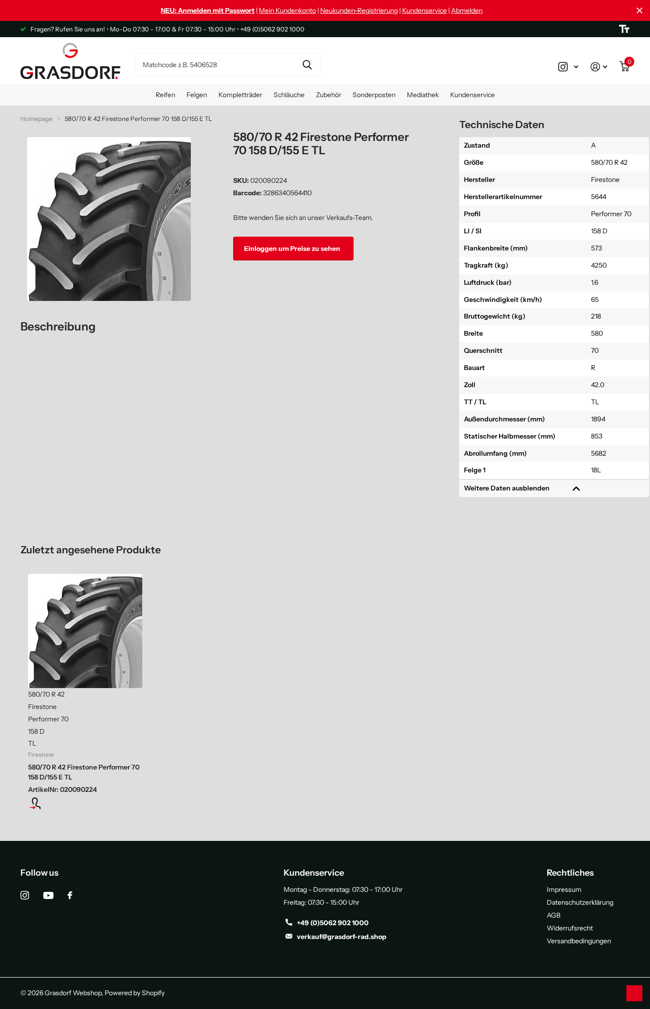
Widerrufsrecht (570, 928)
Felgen (197, 94)
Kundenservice (424, 10)
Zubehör (328, 94)
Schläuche (289, 94)
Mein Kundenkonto (287, 10)
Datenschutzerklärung (580, 902)
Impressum (564, 889)
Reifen (165, 94)
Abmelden (467, 10)
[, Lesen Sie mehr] (568, 66)
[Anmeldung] (85, 803)
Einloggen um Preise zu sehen (293, 248)
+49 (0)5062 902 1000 (333, 923)
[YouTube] (48, 895)
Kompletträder (240, 94)
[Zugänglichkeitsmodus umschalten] (624, 29)
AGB (554, 915)
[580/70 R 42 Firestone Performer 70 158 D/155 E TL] (85, 631)
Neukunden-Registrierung (359, 10)
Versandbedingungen (579, 941)
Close (639, 10)
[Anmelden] (599, 66)
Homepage (36, 118)
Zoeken (307, 65)
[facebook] (70, 895)
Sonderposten (374, 94)
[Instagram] (24, 895)
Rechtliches (570, 873)
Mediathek (423, 94)
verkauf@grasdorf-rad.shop (341, 936)
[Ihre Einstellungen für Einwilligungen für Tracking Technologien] (634, 993)
